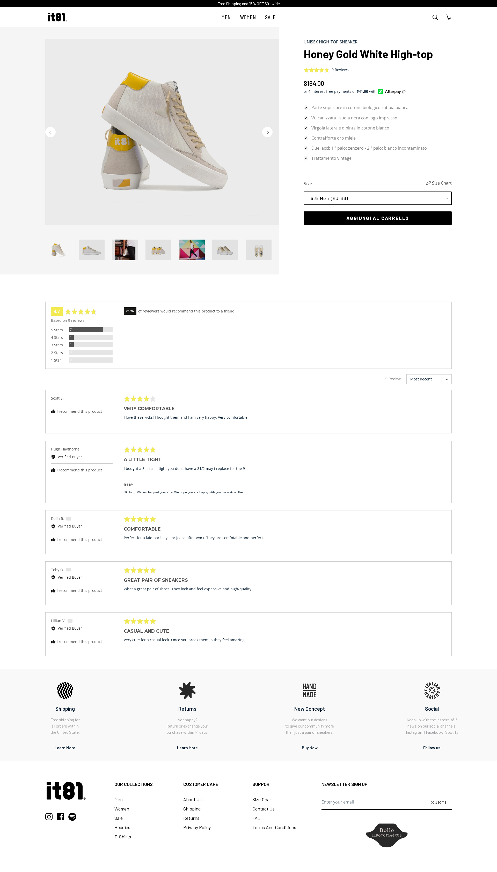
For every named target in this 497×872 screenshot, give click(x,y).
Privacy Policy (197, 827)
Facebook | (435, 732)
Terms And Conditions (274, 827)
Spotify (451, 732)
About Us (192, 799)
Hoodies (122, 827)
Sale (118, 818)
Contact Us (263, 809)
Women (121, 809)
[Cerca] (435, 17)
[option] (162, 132)
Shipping (192, 809)
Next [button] (267, 132)
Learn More (65, 747)
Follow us (432, 747)
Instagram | (416, 732)
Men (118, 799)
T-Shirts (122, 836)
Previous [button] (50, 132)
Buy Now (310, 747)
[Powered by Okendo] (68, 295)
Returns (191, 818)
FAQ (256, 818)
